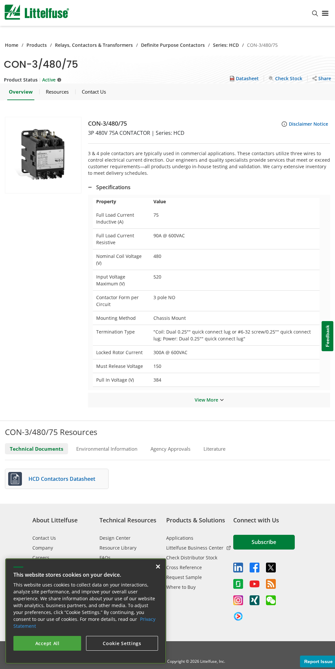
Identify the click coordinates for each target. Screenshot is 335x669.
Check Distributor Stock (191, 557)
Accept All (47, 643)
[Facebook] (254, 567)
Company (42, 548)
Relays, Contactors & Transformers (94, 45)
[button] (43, 155)
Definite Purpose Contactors (173, 45)
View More (206, 400)
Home (11, 45)
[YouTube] (254, 584)
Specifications (113, 187)
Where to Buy (181, 587)
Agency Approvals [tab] (170, 448)
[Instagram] (238, 600)
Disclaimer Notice (308, 124)
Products (36, 45)
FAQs (105, 557)
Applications (179, 538)
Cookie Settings (122, 643)
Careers (40, 557)
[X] (271, 567)
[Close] (158, 566)
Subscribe (264, 542)
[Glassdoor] (238, 584)
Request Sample (184, 577)
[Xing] (254, 600)
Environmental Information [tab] (106, 448)
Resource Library (117, 548)
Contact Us (44, 538)
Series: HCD (226, 45)
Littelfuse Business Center (194, 548)
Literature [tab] (214, 448)
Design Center (115, 538)
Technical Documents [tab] (36, 448)
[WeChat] (271, 600)
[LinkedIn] (238, 567)
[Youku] (238, 617)
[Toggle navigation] (326, 12)
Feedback (327, 336)
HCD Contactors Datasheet (61, 478)
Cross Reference (184, 567)
